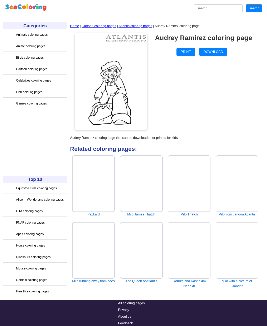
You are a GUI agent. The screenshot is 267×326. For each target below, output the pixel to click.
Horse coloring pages (30, 245)
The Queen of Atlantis (141, 281)
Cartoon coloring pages (32, 69)
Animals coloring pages (32, 34)
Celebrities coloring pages (33, 80)
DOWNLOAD (213, 52)
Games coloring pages (31, 103)
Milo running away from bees (93, 281)
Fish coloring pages (29, 92)
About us (124, 316)
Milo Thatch (189, 214)
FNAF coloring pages (30, 222)
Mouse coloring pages (31, 268)
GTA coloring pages (29, 211)
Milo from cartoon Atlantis (237, 214)
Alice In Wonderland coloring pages (40, 199)
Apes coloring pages (30, 234)
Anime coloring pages (30, 46)
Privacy (123, 310)
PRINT (186, 52)
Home (74, 26)
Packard (93, 214)
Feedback (125, 323)
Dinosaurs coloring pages (33, 257)
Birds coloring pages (30, 57)
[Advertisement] (34, 142)
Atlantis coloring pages (135, 26)
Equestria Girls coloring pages (36, 188)
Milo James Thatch (141, 214)
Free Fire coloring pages (32, 291)
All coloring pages (131, 303)
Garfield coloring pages (31, 280)
